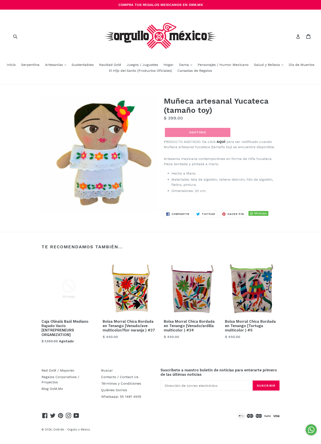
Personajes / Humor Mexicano (223, 65)
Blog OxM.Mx (52, 389)
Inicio (11, 65)
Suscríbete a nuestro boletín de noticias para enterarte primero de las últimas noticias (218, 372)
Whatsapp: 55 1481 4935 (121, 396)
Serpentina (30, 65)
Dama (186, 64)
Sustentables (83, 65)
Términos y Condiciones (121, 383)
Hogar (169, 65)
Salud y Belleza (269, 64)
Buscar (107, 370)
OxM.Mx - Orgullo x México (71, 429)
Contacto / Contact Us (119, 377)
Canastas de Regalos (195, 71)
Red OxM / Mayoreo (57, 370)
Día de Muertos (301, 65)
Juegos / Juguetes (142, 65)
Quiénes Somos (114, 390)
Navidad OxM (110, 65)
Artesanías (56, 64)
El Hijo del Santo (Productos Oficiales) (140, 71)
